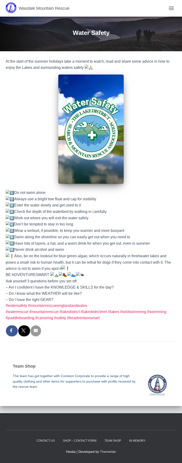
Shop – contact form (79, 440)
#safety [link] (60, 318)
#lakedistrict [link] (69, 312)
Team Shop (113, 440)
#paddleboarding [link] (20, 318)
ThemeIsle (108, 452)
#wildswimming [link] (133, 312)
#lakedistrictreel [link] (94, 312)
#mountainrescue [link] (44, 312)
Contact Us (45, 440)
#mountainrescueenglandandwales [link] (57, 306)
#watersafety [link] (16, 306)
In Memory (137, 440)
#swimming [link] (156, 312)
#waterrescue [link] (17, 312)
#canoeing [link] (44, 318)
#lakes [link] (113, 312)
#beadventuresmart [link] (83, 318)
